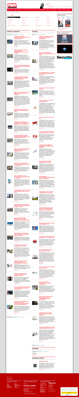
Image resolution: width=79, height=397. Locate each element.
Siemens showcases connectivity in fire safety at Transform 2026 (22, 37)
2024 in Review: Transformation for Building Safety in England (47, 177)
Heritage (9, 22)
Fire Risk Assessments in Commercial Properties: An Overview (46, 146)
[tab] (59, 18)
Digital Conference (42, 9)
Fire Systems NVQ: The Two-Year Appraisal (46, 101)
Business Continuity (25, 17)
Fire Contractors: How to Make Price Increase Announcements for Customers (46, 298)
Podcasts (68, 9)
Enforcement (38, 17)
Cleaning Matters (43, 383)
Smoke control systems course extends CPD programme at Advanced (20, 262)
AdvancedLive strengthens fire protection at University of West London (22, 205)
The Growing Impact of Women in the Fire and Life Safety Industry (47, 73)
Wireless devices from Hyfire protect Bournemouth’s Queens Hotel (22, 149)
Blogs (29, 9)
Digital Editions (9, 387)
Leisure (37, 22)
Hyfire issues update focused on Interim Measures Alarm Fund (22, 191)
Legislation (23, 22)
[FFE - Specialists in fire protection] (64, 53)
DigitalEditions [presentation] (59, 17)
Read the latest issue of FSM (63, 28)
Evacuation (48, 17)
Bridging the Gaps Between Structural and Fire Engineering (46, 37)
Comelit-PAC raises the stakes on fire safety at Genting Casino (20, 274)
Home (8, 9)
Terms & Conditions (27, 393)
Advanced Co (34, 354)
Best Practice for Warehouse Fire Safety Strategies (45, 283)
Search (58, 6)
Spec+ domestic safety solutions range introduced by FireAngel (22, 176)
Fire (11, 12)
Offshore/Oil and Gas (11, 25)
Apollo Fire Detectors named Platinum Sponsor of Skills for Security (22, 288)
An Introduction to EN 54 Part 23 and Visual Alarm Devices (47, 237)
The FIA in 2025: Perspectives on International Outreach (46, 132)
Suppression (48, 25)
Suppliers (19, 9)
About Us (47, 9)
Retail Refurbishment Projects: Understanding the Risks (47, 53)
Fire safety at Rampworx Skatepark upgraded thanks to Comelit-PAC (22, 164)
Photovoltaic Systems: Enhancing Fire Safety (45, 162)
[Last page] (17, 34)
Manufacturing (48, 22)
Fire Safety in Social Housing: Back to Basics (47, 267)
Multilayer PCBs (43, 361)
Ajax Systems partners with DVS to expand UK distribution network (22, 66)
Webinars (64, 9)
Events (32, 9)
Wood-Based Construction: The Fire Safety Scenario (46, 192)
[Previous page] (11, 34)
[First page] (8, 34)
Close (69, 392)
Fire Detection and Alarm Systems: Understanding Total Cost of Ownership (46, 208)
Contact (36, 9)
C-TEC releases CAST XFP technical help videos (20, 245)
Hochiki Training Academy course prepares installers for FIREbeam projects (22, 136)
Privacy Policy (33, 393)
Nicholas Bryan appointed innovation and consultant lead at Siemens (21, 234)
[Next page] (14, 34)
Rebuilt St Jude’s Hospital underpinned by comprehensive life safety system (21, 51)
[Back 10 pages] (9, 34)
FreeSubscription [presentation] (69, 17)
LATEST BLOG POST (50, 6)
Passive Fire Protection (25, 25)
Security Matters (53, 9)
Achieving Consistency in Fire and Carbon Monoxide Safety (47, 328)
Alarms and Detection (11, 17)
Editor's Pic (16, 384)
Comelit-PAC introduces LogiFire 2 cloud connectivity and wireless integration (22, 123)
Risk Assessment (38, 25)
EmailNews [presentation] (63, 17)
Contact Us (9, 386)
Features (15, 9)
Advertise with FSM (17, 385)
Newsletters (16, 387)
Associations (25, 9)
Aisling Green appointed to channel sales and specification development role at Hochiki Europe (21, 303)
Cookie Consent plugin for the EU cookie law (69, 394)
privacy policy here (71, 390)
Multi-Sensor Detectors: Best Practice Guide (46, 250)
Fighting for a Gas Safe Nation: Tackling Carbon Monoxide (45, 313)
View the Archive (61, 29)
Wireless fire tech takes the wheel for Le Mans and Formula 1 (22, 93)
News (11, 9)
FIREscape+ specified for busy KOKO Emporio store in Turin (21, 110)
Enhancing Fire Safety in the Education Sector (46, 224)
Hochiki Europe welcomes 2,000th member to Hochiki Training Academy (21, 78)
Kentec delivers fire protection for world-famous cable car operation (22, 219)
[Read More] (16, 46)
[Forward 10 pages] (16, 34)
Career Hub (59, 9)
